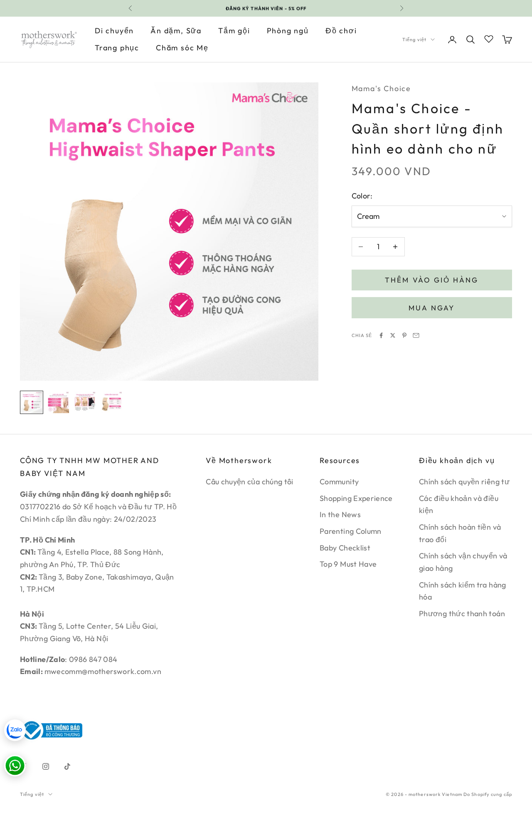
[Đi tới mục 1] (31, 402)
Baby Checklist (345, 548)
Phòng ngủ (288, 30)
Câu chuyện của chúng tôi (249, 481)
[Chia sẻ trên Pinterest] (404, 335)
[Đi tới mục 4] (111, 402)
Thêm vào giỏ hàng (431, 279)
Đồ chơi (341, 30)
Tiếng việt (414, 39)
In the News (340, 514)
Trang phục (117, 47)
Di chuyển (114, 30)
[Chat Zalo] (15, 730)
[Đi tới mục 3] (84, 402)
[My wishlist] (489, 38)
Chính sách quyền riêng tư (464, 481)
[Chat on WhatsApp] (15, 765)
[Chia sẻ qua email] (416, 335)
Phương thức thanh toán (462, 613)
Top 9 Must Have (348, 564)
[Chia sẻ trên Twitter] (392, 335)
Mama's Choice (381, 88)
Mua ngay (432, 307)
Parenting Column (351, 531)
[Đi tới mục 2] (58, 402)
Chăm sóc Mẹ (182, 47)
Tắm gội (234, 30)
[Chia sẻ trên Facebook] (381, 335)
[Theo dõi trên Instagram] (46, 766)
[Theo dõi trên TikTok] (67, 766)
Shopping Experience (356, 498)
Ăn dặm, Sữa (176, 30)
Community (339, 481)
